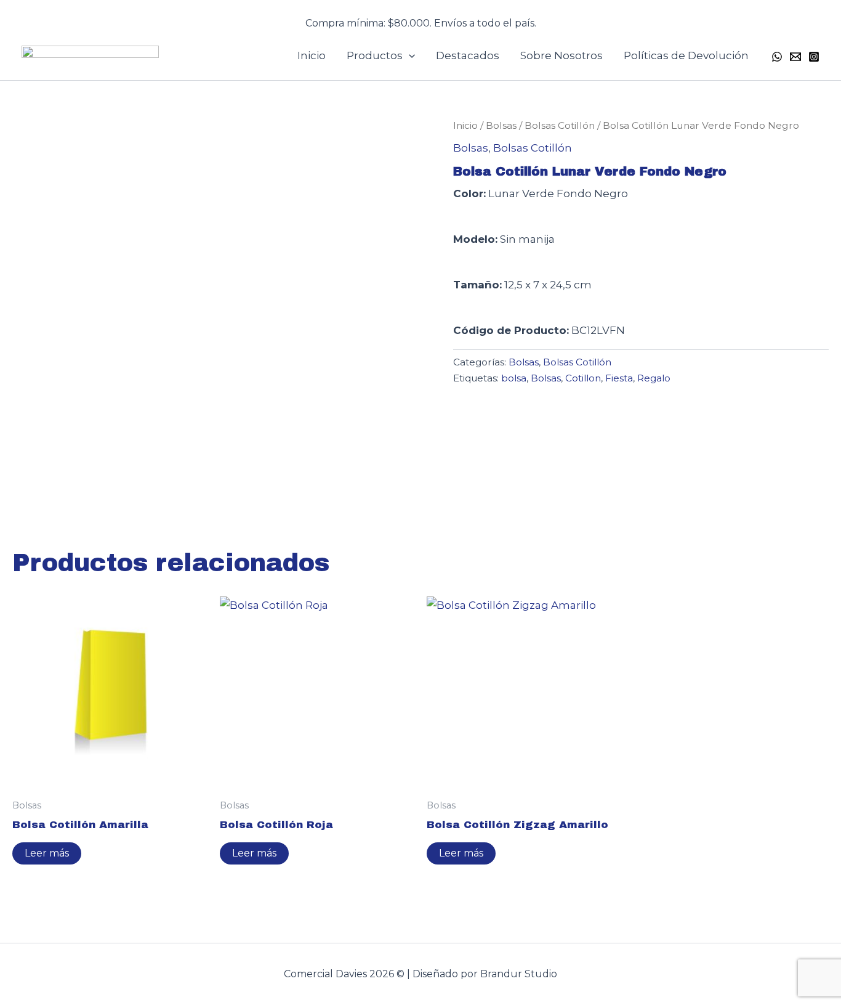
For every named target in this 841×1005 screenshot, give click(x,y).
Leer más (47, 853)
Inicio (311, 55)
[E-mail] (795, 56)
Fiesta (619, 378)
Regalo (653, 378)
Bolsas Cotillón (560, 125)
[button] (421, 15)
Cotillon (583, 378)
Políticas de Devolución (686, 55)
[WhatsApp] (777, 56)
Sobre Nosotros (561, 55)
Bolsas (501, 125)
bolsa (513, 378)
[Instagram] (813, 56)
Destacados (467, 55)
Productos (375, 55)
